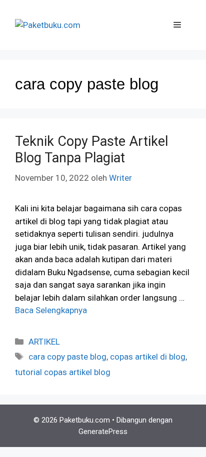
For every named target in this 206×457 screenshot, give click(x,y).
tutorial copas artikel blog (62, 372)
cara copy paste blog (67, 357)
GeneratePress (103, 431)
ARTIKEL (44, 342)
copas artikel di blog (148, 357)
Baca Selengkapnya (51, 310)
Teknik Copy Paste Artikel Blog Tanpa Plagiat (91, 149)
